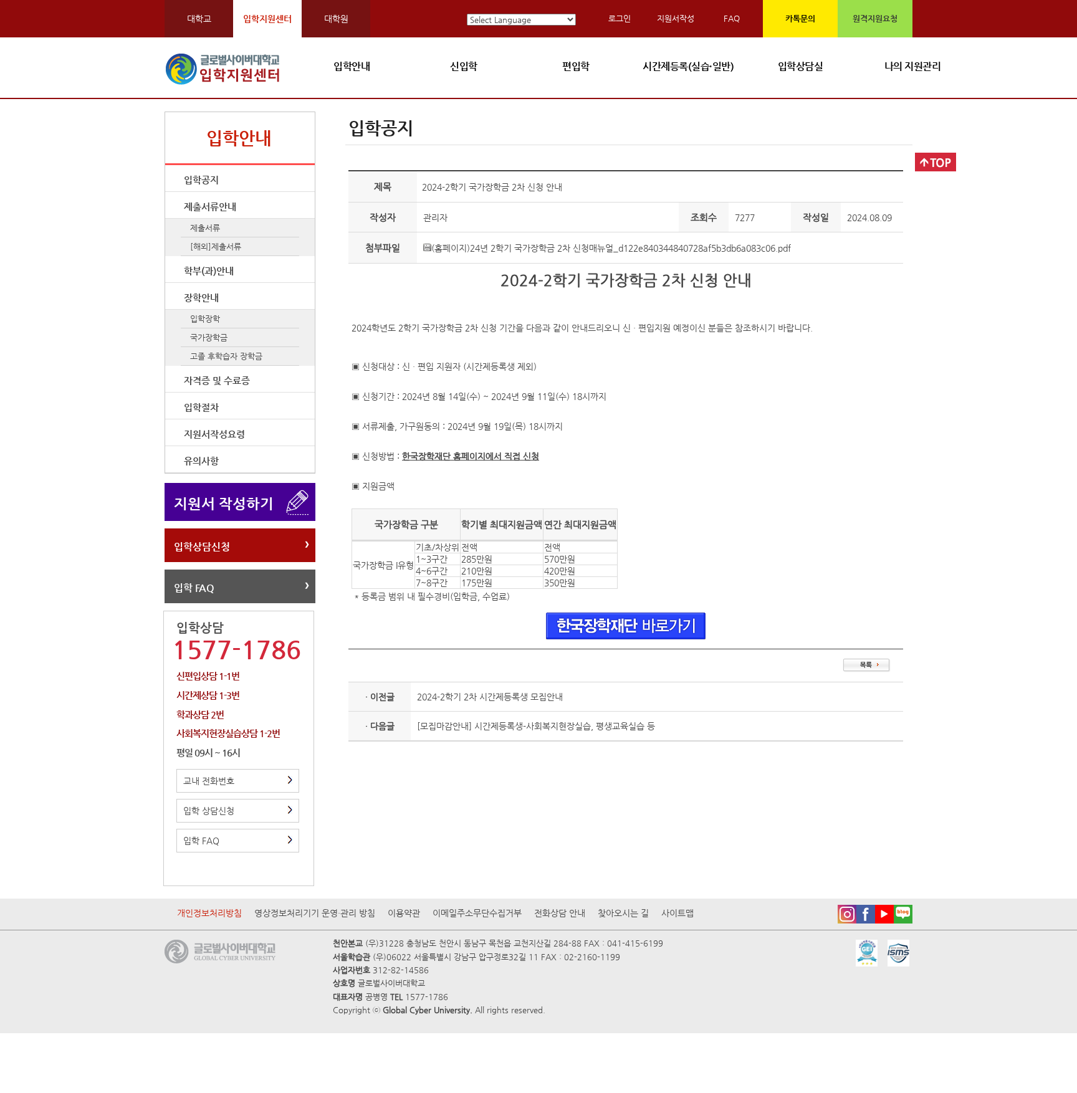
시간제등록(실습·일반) (688, 66)
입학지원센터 (267, 19)
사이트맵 (677, 913)
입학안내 (351, 66)
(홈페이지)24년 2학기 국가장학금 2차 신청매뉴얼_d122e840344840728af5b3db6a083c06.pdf (611, 248)
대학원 (336, 19)
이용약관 (404, 913)
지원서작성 (675, 18)
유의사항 (201, 461)
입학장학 (205, 318)
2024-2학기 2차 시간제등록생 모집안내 (490, 697)
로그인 (619, 18)
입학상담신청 (202, 547)
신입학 (463, 66)
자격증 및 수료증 (217, 380)
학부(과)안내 (209, 270)
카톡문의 (800, 18)
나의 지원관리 (912, 66)
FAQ (732, 18)
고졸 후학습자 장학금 (226, 356)
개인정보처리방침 (209, 913)
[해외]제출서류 (215, 246)
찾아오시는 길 (623, 913)
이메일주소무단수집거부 (477, 913)
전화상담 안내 (559, 913)
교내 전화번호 (208, 781)
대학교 (199, 19)
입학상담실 (800, 66)
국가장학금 (208, 337)
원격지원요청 (875, 18)
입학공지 (201, 179)
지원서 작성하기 (224, 503)
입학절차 (201, 407)
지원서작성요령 (214, 434)
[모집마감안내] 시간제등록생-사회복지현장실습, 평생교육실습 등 (536, 726)
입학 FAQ (194, 588)
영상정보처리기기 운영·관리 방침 (314, 913)
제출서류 (205, 227)
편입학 (576, 66)
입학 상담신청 (208, 811)
